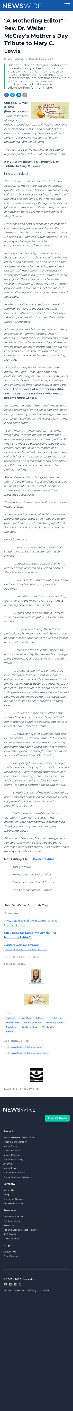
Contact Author (14, 925)
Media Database (12, 1150)
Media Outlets (11, 1238)
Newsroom (9, 1225)
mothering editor (32, 1022)
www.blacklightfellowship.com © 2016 (31, 920)
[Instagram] (20, 1284)
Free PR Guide (57, 1118)
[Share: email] (25, 95)
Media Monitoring (13, 1159)
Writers (9, 1032)
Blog (6, 1194)
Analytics (8, 1163)
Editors (39, 1018)
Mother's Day (12, 1022)
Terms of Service (13, 1290)
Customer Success (14, 1172)
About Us (8, 1190)
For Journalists (11, 1221)
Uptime (44, 1290)
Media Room (10, 1168)
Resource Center (13, 1216)
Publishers (11, 1027)
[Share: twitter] (13, 95)
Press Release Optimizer (17, 1177)
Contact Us (9, 1251)
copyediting (25, 1018)
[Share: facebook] (6, 95)
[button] (67, 5)
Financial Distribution (15, 1141)
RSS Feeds (9, 1234)
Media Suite (10, 1146)
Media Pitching (11, 1155)
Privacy (31, 1290)
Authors (10, 1018)
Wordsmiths (48, 1027)
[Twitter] (10, 1284)
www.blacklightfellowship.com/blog (29, 1053)
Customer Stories (13, 1199)
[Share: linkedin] (19, 95)
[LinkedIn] (15, 1284)
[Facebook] (5, 1284)
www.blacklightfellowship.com (26, 949)
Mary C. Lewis (55, 1018)
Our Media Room (13, 1203)
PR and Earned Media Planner (20, 1229)
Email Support (11, 1256)
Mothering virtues (54, 1022)
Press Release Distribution (18, 1137)
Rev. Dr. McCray (29, 1027)
